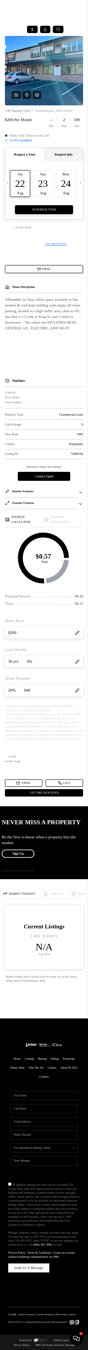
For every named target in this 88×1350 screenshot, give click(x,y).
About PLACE (69, 1067)
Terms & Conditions (39, 1252)
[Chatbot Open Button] (76, 1338)
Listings (29, 1058)
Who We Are (36, 1067)
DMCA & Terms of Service (49, 1345)
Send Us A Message (28, 1268)
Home (17, 1058)
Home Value (17, 1067)
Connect (44, 1076)
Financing (68, 1058)
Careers (52, 1067)
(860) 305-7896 (42, 1244)
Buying (42, 1058)
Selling (55, 1058)
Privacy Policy (16, 1252)
